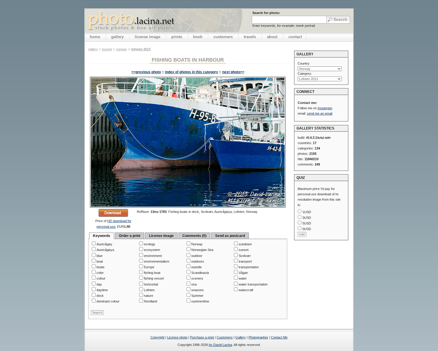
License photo (177, 337)
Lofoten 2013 (140, 49)
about (272, 37)
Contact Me (279, 337)
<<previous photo (146, 72)
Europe (107, 49)
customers (223, 37)
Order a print (129, 236)
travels (250, 37)
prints (176, 37)
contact (295, 37)
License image (161, 236)
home (95, 37)
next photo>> (233, 72)
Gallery (240, 337)
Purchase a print (202, 337)
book (197, 37)
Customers (225, 337)
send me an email (319, 113)
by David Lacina (220, 345)
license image (147, 37)
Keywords (101, 236)
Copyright (157, 337)
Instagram (325, 108)
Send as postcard (230, 236)
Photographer (258, 337)
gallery (117, 37)
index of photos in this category (191, 72)
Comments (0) (194, 236)
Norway (121, 49)
